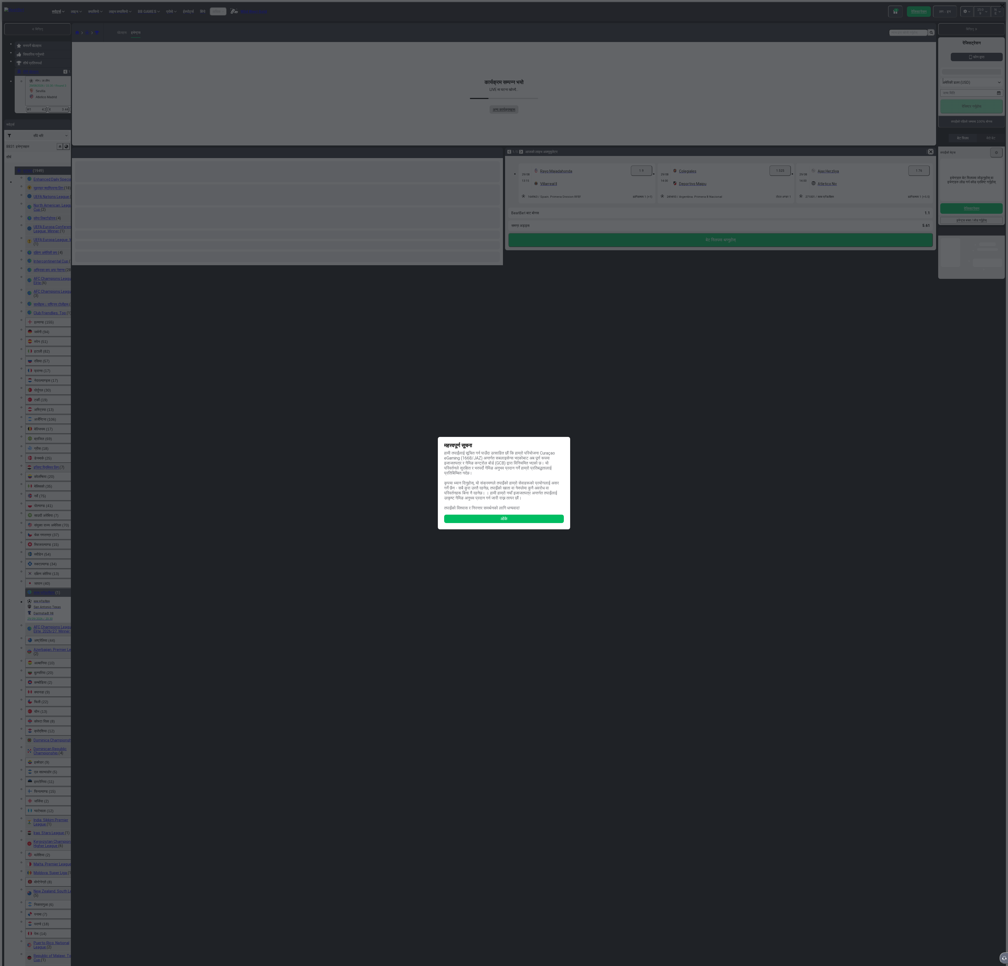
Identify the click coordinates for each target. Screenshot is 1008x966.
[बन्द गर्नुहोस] (1002, 6)
